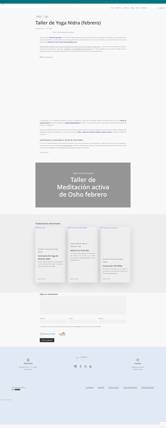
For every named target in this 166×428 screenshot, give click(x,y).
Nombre (43, 318)
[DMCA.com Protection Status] (16, 390)
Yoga (46, 16)
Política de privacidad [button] (147, 387)
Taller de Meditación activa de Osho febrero (83, 185)
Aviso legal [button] (101, 387)
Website (101, 318)
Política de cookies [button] (113, 387)
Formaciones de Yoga (51, 249)
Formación (41, 249)
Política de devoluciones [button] (130, 387)
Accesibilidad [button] (90, 387)
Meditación (74, 246)
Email (71, 318)
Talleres (39, 16)
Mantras (84, 243)
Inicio (54, 32)
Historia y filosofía (76, 243)
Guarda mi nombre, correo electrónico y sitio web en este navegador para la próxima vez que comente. (71, 326)
